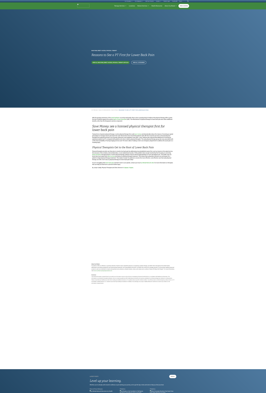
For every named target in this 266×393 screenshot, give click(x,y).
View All (173, 376)
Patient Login (167, 1)
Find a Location (184, 5)
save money (138, 134)
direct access (111, 156)
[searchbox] (184, 1)
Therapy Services (119, 6)
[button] (188, 1)
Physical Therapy (111, 50)
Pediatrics (122, 389)
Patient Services (142, 6)
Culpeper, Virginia (128, 167)
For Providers (128, 1)
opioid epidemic (115, 117)
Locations (132, 6)
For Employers (138, 1)
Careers (158, 1)
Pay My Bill (174, 1)
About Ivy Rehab (170, 6)
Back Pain (94, 50)
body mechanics (96, 154)
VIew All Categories (139, 62)
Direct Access (102, 50)
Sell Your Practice (149, 1)
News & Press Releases (96, 389)
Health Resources (156, 6)
